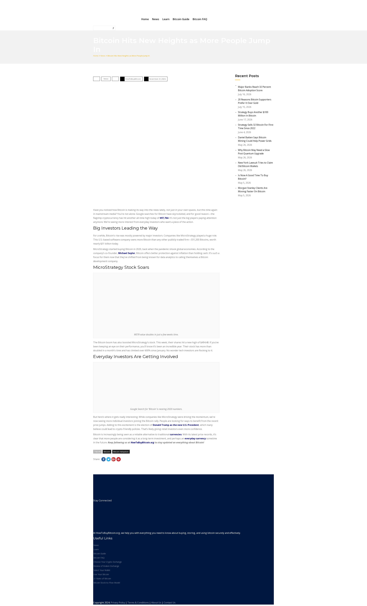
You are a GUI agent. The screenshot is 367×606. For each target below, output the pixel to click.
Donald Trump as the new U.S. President (176, 425)
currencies (176, 434)
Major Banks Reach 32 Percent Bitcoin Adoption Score (254, 88)
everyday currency (195, 438)
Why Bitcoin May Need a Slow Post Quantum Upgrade (254, 151)
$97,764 (164, 218)
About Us (156, 602)
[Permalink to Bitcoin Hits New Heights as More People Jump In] (156, 145)
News (102, 55)
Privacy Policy (118, 602)
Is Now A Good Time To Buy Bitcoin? (253, 177)
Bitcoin (107, 451)
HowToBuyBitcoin (133, 79)
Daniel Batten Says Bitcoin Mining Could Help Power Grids (255, 139)
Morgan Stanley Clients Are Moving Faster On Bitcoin (252, 189)
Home (95, 55)
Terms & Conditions (138, 602)
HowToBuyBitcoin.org (142, 442)
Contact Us (169, 602)
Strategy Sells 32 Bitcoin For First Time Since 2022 (255, 126)
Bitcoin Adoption (121, 451)
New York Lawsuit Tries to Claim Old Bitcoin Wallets (255, 164)
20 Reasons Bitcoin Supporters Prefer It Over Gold (254, 101)
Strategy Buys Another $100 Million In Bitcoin (253, 114)
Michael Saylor (126, 253)
